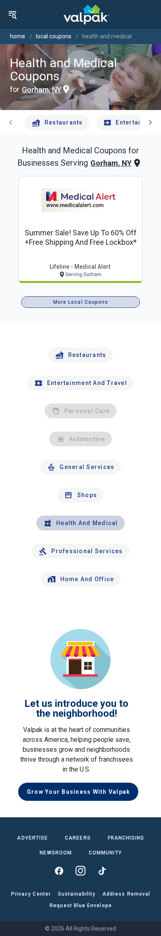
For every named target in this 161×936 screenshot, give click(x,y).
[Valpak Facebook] (59, 870)
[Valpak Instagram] (80, 870)
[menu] (12, 14)
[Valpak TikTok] (102, 870)
